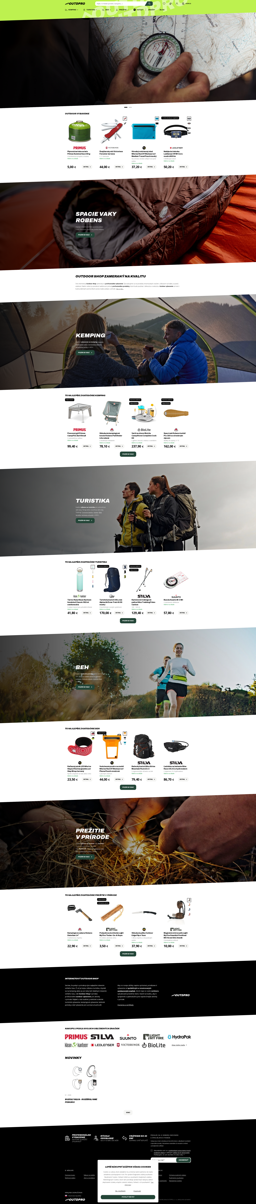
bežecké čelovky (87, 679)
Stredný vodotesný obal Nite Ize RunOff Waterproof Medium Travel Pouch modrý (144, 153)
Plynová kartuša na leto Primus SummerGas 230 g (78, 152)
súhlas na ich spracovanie (181, 1153)
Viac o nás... (120, 289)
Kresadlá (90, 849)
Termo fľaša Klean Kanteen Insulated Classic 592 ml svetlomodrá (79, 602)
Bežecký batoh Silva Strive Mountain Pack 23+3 (143, 767)
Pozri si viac (84, 235)
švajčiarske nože (99, 849)
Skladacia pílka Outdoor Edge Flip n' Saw (142, 934)
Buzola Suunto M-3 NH (173, 600)
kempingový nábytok (95, 345)
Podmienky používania (176, 1178)
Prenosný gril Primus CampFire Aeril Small (76, 434)
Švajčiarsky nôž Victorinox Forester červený (111, 152)
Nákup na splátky (89, 1175)
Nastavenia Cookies (175, 1181)
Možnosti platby (70, 1178)
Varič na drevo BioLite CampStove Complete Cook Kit (144, 435)
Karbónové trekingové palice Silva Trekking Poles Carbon (143, 602)
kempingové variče (82, 345)
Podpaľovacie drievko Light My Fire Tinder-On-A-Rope (112, 934)
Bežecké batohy (84, 676)
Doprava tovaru (70, 1175)
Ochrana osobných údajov (177, 1175)
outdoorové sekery (85, 851)
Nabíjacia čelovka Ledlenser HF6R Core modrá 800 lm (173, 153)
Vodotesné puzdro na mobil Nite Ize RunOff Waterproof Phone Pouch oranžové (112, 768)
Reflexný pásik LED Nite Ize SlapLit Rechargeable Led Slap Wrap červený (79, 768)
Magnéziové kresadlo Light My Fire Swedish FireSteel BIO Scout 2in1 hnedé (176, 935)
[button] (125, 107)
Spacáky (100, 342)
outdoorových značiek (126, 991)
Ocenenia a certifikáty (126, 1005)
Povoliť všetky (128, 1197)
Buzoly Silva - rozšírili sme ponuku (81, 1100)
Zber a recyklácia (89, 1178)
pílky (77, 851)
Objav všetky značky (178, 1045)
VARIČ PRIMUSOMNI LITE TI (98, 56)
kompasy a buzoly (87, 515)
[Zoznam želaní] (164, 3)
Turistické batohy (87, 512)
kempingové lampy (82, 347)
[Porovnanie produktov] (170, 3)
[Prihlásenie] (177, 3)
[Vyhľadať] (149, 3)
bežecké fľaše (97, 679)
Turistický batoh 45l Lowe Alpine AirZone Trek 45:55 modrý (111, 602)
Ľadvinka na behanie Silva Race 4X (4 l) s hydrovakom (175, 767)
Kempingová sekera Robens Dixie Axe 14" (79, 934)
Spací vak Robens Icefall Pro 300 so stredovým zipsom (174, 435)
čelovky (96, 512)
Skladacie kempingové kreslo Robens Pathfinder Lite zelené (111, 435)
